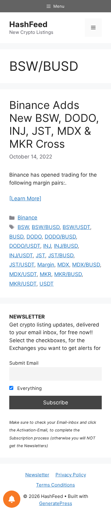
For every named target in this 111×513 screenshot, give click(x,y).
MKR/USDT (22, 284)
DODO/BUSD (60, 237)
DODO (34, 237)
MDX (63, 265)
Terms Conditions (55, 485)
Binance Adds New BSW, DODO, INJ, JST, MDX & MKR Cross (54, 124)
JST (40, 255)
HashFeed (28, 24)
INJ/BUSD (66, 246)
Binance (27, 217)
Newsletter (37, 475)
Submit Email (24, 363)
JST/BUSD (60, 255)
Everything (29, 388)
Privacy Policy (71, 475)
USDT (46, 284)
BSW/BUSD (46, 227)
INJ (47, 246)
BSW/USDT (76, 227)
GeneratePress (55, 503)
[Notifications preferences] (11, 499)
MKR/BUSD (68, 274)
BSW (23, 227)
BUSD (16, 237)
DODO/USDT (24, 246)
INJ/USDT (21, 255)
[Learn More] (25, 198)
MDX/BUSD (86, 265)
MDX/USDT (23, 274)
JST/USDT (21, 265)
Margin (45, 265)
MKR (45, 274)
